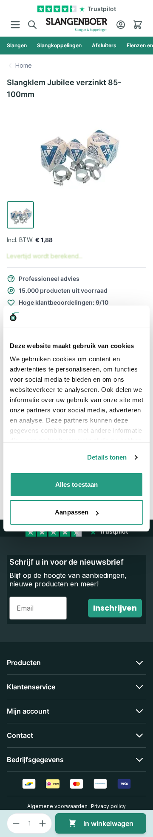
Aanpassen (71, 512)
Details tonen (107, 457)
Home (23, 65)
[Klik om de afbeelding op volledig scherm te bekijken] (76, 152)
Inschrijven (115, 608)
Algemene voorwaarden (57, 806)
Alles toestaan (76, 484)
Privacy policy (108, 806)
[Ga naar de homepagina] (76, 24)
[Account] (120, 24)
